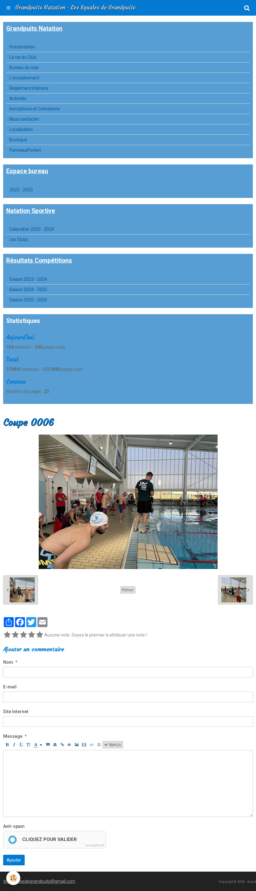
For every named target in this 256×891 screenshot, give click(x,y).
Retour (128, 590)
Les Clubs (18, 239)
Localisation (21, 129)
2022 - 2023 (21, 189)
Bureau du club (24, 67)
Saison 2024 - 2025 (28, 289)
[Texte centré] (55, 744)
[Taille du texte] (28, 744)
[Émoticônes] (99, 744)
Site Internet (15, 711)
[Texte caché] (69, 744)
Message (12, 736)
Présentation (22, 46)
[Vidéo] (84, 744)
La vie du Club (22, 57)
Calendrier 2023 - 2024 (31, 229)
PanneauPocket (25, 150)
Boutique (18, 139)
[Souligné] (21, 744)
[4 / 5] (31, 635)
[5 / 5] (39, 635)
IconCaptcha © (94, 845)
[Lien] (62, 744)
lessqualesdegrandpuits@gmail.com (39, 881)
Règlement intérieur (29, 88)
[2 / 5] (15, 635)
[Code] (92, 744)
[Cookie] (13, 878)
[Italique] (14, 744)
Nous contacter (24, 119)
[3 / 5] (23, 635)
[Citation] (48, 744)
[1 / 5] (7, 635)
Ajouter (14, 860)
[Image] (77, 744)
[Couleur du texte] (38, 744)
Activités (18, 98)
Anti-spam (14, 826)
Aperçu (114, 744)
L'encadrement (24, 77)
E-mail (10, 686)
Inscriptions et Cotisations (34, 108)
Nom (8, 662)
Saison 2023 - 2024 (28, 279)
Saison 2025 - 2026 (28, 299)
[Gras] (7, 744)
